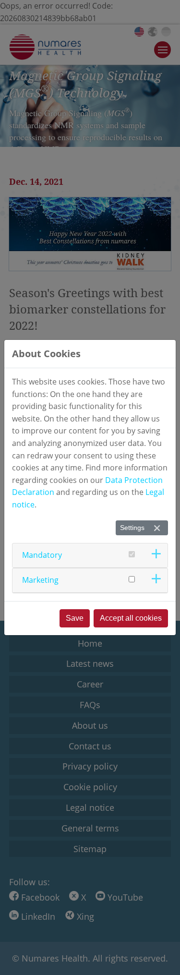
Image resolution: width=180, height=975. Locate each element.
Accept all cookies (131, 618)
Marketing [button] (40, 580)
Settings (132, 527)
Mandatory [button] (42, 555)
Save (75, 618)
